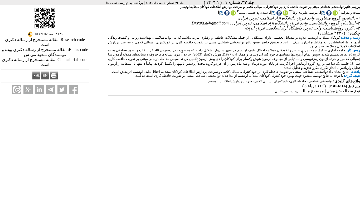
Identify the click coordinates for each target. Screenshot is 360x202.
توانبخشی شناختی (320, 81)
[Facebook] (73, 89)
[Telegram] (50, 89)
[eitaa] (16, 89)
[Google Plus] (28, 89)
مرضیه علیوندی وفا (305, 12)
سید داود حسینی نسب (253, 12)
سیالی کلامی (262, 81)
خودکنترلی (281, 81)
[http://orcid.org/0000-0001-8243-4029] (335, 14)
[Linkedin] (39, 89)
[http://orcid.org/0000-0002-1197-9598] (285, 14)
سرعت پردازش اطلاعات (236, 81)
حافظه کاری (298, 81)
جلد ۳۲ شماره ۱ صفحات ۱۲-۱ (165, 3)
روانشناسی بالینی (286, 91)
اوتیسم (212, 81)
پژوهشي (332, 91)
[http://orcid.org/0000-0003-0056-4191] (233, 14)
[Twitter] (62, 89)
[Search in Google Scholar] (329, 14)
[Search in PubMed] (322, 14)
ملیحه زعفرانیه (350, 12)
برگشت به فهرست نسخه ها (124, 3)
